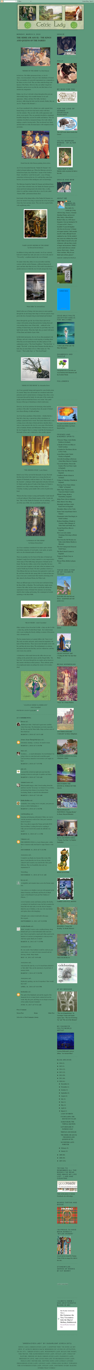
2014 (61, 1069)
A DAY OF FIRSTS (67, 1114)
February (64, 1148)
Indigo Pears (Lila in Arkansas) (66, 499)
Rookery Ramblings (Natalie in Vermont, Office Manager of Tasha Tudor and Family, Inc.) (66, 523)
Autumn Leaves (25, 782)
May (62, 1105)
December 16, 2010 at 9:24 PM (33, 850)
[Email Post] (37, 710)
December (64, 1084)
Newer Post (20, 1013)
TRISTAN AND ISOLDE (68, 1132)
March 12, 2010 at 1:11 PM (32, 834)
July (62, 1099)
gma (22, 769)
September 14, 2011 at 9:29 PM (34, 921)
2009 (61, 1155)
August (63, 1096)
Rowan (23, 721)
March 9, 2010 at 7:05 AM (31, 795)
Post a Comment (21, 1010)
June (62, 1102)
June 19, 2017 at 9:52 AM (31, 1005)
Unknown (24, 839)
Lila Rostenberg (25, 814)
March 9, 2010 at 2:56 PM (31, 809)
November (64, 1087)
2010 (61, 1081)
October (63, 1090)
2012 (61, 1075)
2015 (61, 1066)
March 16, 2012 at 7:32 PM (32, 941)
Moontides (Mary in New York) (66, 509)
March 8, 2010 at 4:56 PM (31, 745)
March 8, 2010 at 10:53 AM (32, 734)
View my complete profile (66, 258)
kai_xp (23, 880)
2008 (61, 1158)
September (64, 1093)
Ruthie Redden (25, 800)
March (63, 1111)
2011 (61, 1078)
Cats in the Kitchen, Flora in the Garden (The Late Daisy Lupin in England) (66, 466)
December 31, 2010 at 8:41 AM (33, 875)
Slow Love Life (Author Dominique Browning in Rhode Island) (67, 535)
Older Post (51, 1013)
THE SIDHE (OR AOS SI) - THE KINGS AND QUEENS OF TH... (69, 1137)
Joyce (22, 751)
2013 (61, 1072)
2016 (61, 1063)
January (63, 1151)
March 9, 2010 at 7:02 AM (31, 777)
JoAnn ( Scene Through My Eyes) (31, 740)
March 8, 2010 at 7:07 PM (31, 764)
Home (36, 1013)
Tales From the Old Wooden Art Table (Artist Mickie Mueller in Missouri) (66, 542)
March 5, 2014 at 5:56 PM (31, 973)
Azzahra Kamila (25, 926)
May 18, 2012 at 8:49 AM (31, 957)
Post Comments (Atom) (31, 1017)
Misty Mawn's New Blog (64, 502)
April (62, 1108)
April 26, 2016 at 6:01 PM (31, 987)
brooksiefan (24, 992)
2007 (61, 1161)
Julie (69, 201)
